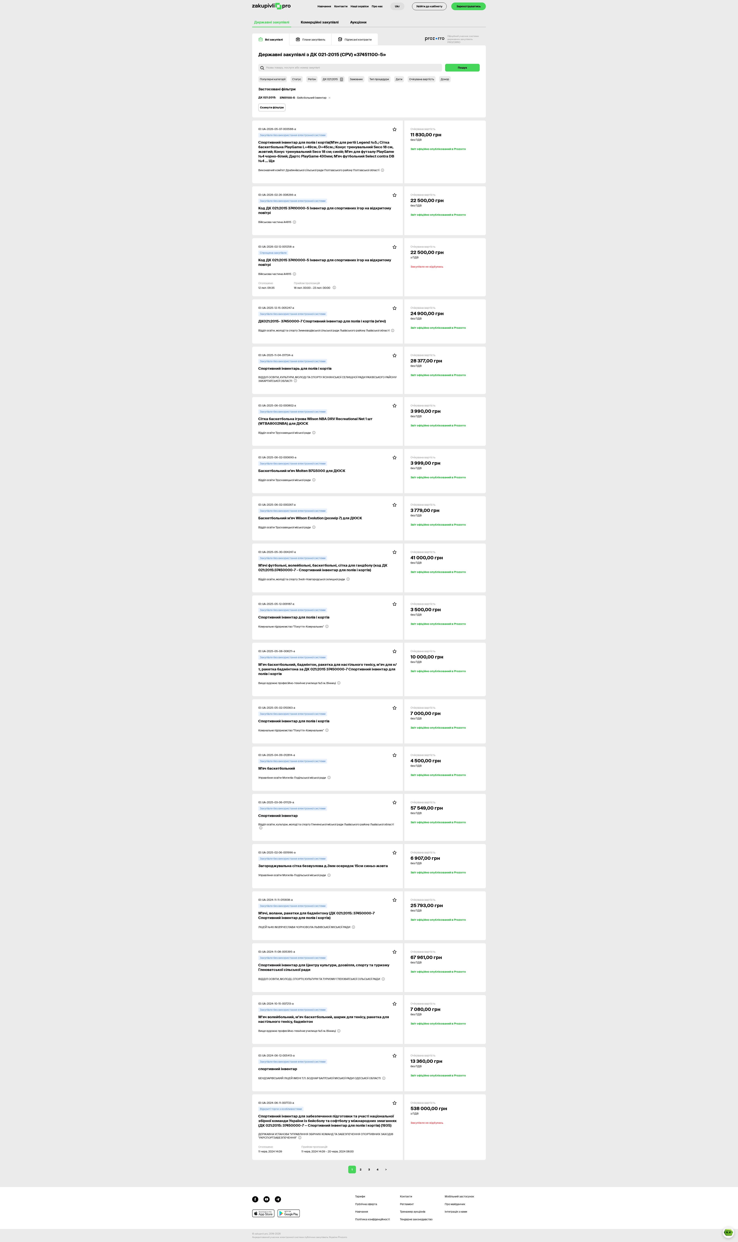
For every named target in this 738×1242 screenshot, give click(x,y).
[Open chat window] (728, 1232)
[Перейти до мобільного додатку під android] (289, 1213)
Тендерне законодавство (416, 1219)
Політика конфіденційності (372, 1219)
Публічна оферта (366, 1204)
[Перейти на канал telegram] (278, 1199)
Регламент (407, 1204)
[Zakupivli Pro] (271, 6)
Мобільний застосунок (459, 1196)
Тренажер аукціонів (412, 1211)
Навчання (324, 6)
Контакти (340, 6)
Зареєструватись (468, 6)
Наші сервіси (360, 6)
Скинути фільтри (272, 107)
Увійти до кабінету (429, 6)
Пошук (462, 67)
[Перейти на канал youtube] (266, 1199)
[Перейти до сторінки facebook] (255, 1199)
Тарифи (360, 1196)
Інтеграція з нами (456, 1211)
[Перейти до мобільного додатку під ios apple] (263, 1213)
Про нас (377, 6)
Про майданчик (455, 1204)
